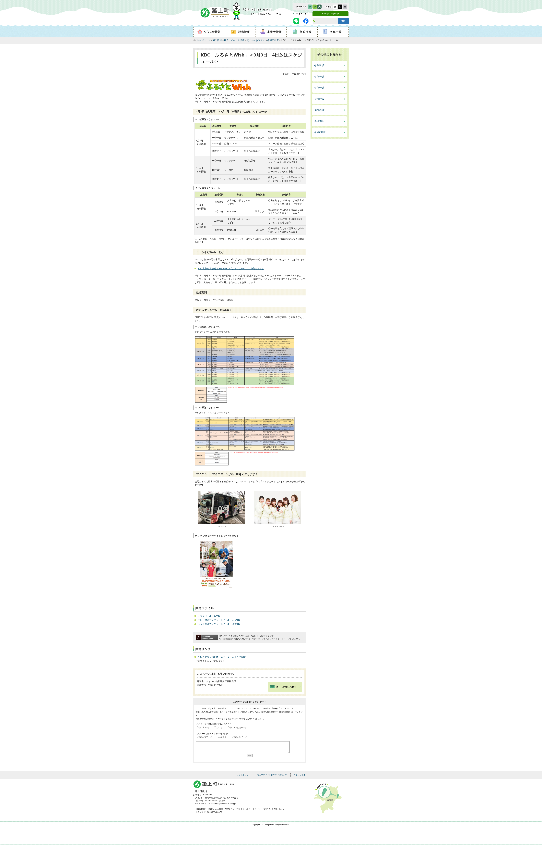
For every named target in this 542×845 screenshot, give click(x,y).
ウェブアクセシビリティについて (272, 775)
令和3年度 (319, 110)
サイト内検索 (314, 21)
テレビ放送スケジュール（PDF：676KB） (219, 620)
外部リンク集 (299, 775)
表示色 (329, 7)
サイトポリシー (243, 775)
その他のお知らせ (256, 40)
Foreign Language (330, 14)
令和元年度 (273, 40)
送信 (250, 755)
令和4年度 (319, 99)
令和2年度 (319, 121)
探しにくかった (241, 737)
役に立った (204, 727)
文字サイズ (301, 7)
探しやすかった (206, 737)
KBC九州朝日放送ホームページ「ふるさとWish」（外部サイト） (231, 268)
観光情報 (217, 40)
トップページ (203, 40)
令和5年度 (319, 87)
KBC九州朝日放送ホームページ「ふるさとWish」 (223, 657)
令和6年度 (319, 76)
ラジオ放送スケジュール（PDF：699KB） (219, 624)
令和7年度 (319, 65)
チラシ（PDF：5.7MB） (210, 616)
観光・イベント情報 (234, 40)
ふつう (219, 727)
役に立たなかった (238, 727)
